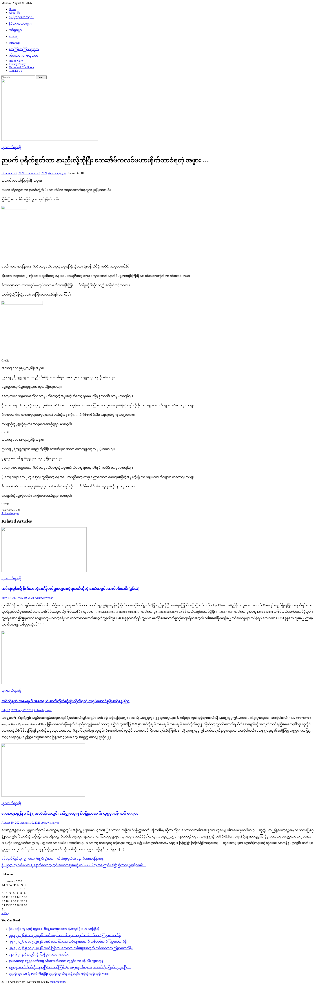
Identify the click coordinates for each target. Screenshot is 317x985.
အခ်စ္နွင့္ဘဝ (15, 30)
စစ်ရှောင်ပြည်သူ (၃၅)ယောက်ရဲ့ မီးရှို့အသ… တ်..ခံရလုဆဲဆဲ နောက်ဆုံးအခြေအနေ (52, 858)
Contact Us (15, 70)
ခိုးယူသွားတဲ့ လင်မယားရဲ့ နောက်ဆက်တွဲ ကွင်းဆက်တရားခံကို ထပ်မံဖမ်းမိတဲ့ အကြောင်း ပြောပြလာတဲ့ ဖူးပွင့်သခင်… (73, 865)
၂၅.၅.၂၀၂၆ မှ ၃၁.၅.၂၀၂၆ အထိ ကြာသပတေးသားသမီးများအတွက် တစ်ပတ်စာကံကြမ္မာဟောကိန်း (71, 948)
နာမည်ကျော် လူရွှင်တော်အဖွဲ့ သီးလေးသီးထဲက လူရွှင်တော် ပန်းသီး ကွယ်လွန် (56, 960)
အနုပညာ (14, 42)
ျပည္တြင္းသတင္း (21, 17)
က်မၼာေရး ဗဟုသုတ (23, 55)
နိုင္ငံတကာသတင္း (20, 23)
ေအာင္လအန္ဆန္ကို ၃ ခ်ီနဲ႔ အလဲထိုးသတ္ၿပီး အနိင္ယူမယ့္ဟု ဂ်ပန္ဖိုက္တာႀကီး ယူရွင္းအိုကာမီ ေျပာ (69, 813)
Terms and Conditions (21, 67)
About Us (14, 12)
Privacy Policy (17, 64)
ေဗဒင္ (13, 36)
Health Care (16, 60)
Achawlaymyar (57, 173)
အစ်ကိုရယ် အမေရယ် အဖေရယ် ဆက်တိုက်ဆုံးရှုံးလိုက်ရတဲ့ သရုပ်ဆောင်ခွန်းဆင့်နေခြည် (65, 701)
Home (12, 9)
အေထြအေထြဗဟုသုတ (24, 49)
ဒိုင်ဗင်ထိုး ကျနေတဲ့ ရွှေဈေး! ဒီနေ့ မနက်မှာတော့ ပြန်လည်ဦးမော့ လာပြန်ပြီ (54, 928)
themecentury (57, 981)
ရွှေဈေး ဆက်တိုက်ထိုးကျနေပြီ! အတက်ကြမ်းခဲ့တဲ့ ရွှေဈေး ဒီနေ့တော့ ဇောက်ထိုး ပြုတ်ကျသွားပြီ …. (70, 967)
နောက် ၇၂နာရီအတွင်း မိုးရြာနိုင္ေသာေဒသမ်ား (39, 954)
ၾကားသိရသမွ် (11, 147)
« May (5, 913)
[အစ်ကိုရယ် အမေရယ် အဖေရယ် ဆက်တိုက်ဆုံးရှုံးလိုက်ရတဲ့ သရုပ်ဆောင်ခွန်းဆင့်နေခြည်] (158, 658)
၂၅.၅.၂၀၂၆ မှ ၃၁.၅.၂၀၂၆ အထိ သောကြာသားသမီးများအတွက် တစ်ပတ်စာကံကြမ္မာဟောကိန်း (68, 941)
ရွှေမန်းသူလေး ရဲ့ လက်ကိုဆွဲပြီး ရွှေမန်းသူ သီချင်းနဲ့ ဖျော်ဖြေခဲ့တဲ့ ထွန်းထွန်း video (59, 973)
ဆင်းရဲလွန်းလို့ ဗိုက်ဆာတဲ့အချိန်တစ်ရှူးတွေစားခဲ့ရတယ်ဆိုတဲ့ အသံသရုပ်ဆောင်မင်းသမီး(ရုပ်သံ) (70, 589)
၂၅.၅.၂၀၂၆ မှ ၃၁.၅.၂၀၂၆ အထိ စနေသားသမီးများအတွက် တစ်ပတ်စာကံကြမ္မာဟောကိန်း (65, 935)
